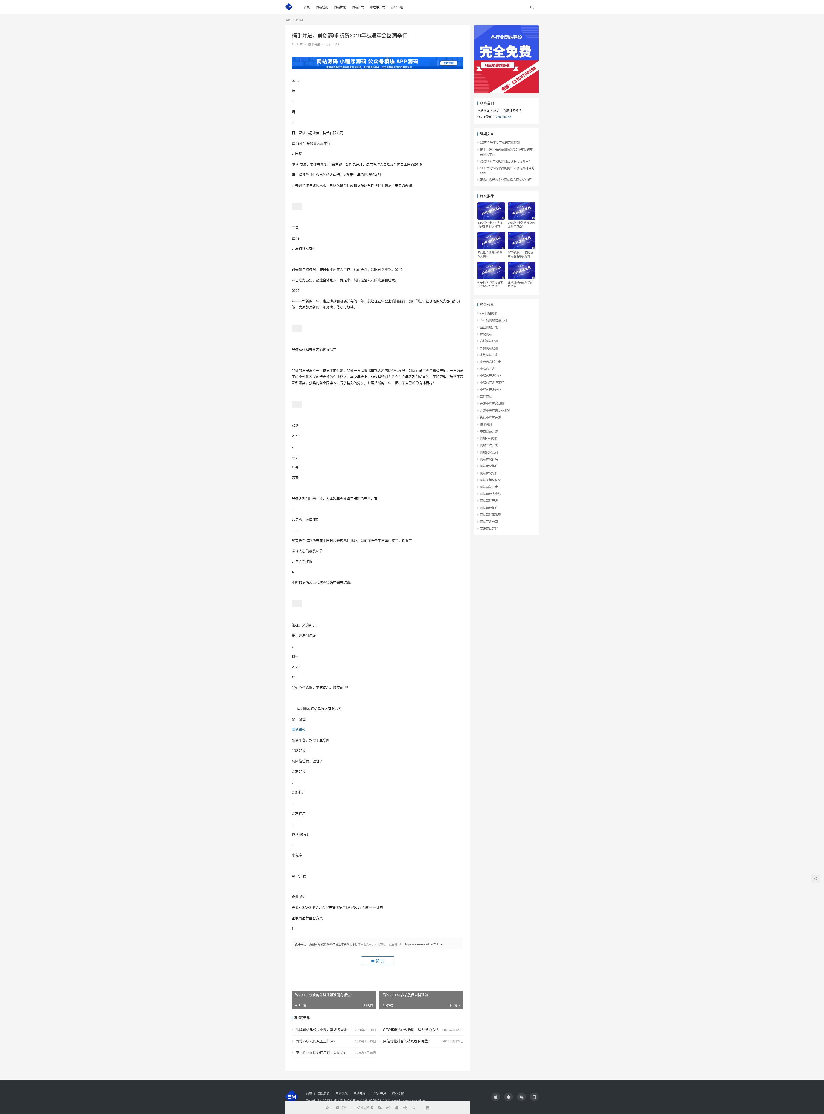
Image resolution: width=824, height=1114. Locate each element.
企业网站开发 (489, 327)
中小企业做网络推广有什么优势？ (321, 1052)
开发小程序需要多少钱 (495, 410)
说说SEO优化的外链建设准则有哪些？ (505, 161)
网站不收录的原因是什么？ (316, 1041)
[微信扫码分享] (379, 1107)
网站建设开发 (489, 500)
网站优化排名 (489, 459)
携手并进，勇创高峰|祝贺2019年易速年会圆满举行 (326, 944)
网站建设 (322, 7)
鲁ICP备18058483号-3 (371, 1100)
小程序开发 (377, 7)
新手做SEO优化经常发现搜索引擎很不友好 (490, 284)
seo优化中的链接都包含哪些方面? (521, 224)
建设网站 (486, 396)
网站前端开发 (489, 487)
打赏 (340, 1107)
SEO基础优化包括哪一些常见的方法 (411, 1029)
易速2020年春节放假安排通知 (500, 142)
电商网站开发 (489, 431)
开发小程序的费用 (492, 403)
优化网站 (486, 334)
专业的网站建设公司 (493, 320)
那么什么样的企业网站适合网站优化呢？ (507, 179)
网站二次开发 (489, 445)
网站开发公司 (489, 521)
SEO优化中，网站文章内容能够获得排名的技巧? (520, 254)
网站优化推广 (489, 466)
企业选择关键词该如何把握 (520, 284)
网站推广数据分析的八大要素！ (490, 254)
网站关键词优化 (490, 480)
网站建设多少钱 (490, 493)
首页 (307, 7)
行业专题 (397, 7)
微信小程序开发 (490, 417)
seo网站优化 (488, 313)
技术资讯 (314, 44)
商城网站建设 (489, 341)
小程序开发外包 (490, 389)
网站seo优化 (488, 438)
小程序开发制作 (490, 375)
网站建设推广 (489, 507)
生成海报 (366, 1107)
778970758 (503, 117)
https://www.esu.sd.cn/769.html (424, 944)
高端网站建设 (489, 528)
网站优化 (340, 7)
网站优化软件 (489, 473)
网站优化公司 (489, 452)
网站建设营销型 (490, 514)
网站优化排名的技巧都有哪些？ (407, 1041)
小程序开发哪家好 (492, 382)
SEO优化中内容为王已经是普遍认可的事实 (490, 224)
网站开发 (358, 7)
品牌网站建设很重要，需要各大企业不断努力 (330, 1029)
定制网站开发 (489, 355)
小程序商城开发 (490, 362)
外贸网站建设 (489, 348)
